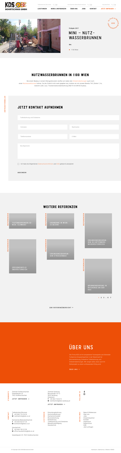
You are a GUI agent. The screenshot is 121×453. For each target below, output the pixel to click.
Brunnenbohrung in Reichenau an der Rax (97, 287)
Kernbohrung (52, 420)
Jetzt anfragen (88, 427)
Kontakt (86, 420)
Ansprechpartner (89, 418)
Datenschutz (87, 423)
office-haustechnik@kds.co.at (24, 431)
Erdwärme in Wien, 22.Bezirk (59, 224)
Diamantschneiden (54, 416)
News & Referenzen (89, 412)
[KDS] (16, 6)
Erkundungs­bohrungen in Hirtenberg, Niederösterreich (97, 242)
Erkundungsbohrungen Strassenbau (59, 255)
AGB (58, 164)
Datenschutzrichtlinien (45, 164)
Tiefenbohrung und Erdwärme (58, 421)
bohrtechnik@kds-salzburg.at (60, 401)
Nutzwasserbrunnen (29, 83)
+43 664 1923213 (56, 399)
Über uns (86, 414)
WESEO (112, 449)
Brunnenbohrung (53, 418)
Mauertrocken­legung (55, 423)
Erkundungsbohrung (54, 412)
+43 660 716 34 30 (20, 414)
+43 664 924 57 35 (20, 422)
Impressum (87, 421)
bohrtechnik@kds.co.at (22, 416)
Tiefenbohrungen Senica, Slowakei (22, 224)
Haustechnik (52, 425)
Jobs (85, 416)
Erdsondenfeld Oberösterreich (19, 268)
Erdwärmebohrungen (80, 81)
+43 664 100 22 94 (20, 429)
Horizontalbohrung (54, 414)
